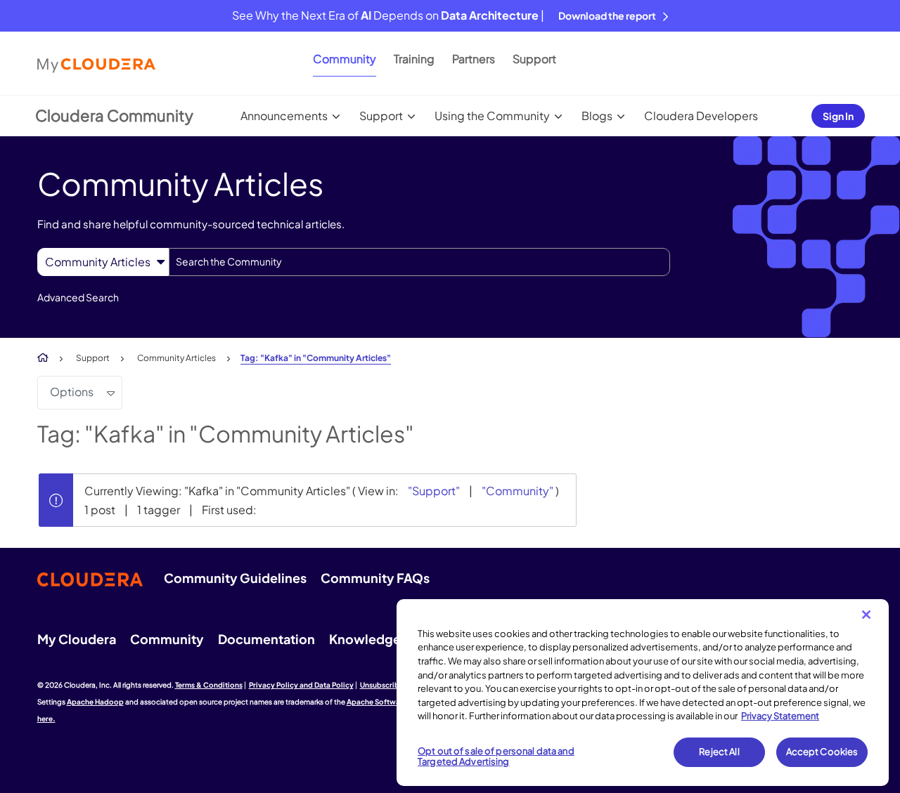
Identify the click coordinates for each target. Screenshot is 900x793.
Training (414, 58)
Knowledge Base (380, 639)
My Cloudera (76, 639)
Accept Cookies (822, 751)
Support (534, 58)
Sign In (838, 116)
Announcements (284, 115)
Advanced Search (78, 297)
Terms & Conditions (209, 685)
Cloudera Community (114, 115)
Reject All (719, 751)
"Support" (434, 490)
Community (344, 58)
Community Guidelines (235, 578)
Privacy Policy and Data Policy (301, 685)
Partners (473, 58)
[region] (643, 692)
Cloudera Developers (701, 115)
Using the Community (492, 115)
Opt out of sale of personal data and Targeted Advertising (496, 756)
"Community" (517, 490)
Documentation (266, 639)
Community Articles (176, 358)
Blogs (596, 115)
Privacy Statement (780, 715)
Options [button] (72, 391)
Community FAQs (375, 578)
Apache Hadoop (95, 701)
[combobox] (419, 262)
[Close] (866, 614)
